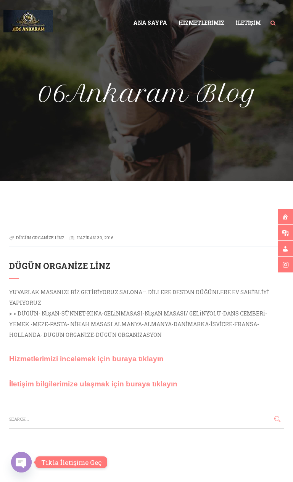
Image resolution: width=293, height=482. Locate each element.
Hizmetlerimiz (201, 22)
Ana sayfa (150, 22)
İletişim (248, 22)
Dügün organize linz (40, 237)
